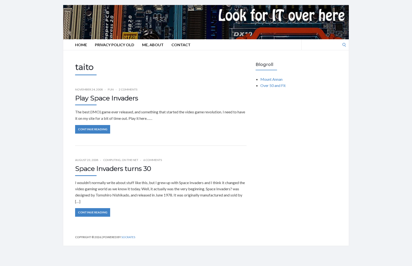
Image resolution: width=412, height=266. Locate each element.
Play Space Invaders (106, 98)
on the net (130, 160)
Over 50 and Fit (273, 85)
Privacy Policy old (114, 44)
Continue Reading (92, 129)
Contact (181, 44)
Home (81, 44)
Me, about (153, 44)
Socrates (128, 237)
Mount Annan (271, 79)
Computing (112, 160)
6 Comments (152, 160)
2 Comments (128, 89)
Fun (111, 89)
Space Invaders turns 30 (113, 169)
